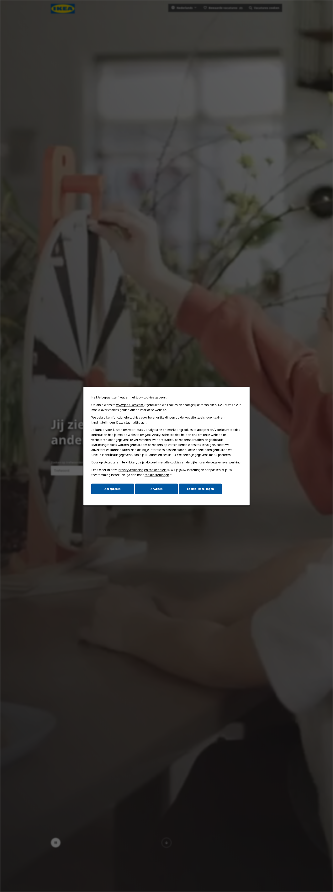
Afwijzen (157, 488)
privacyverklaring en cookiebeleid (142, 470)
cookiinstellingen (157, 475)
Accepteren (112, 488)
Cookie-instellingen (200, 488)
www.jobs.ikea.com (130, 405)
